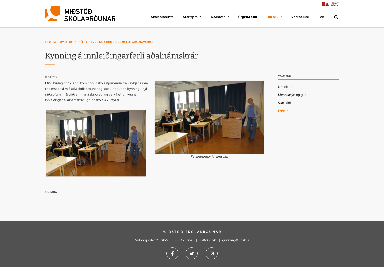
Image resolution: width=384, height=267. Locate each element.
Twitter (192, 253)
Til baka (51, 192)
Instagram (212, 253)
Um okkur (66, 42)
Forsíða (50, 42)
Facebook (172, 253)
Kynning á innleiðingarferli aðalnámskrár (122, 42)
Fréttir (82, 42)
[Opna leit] (336, 17)
